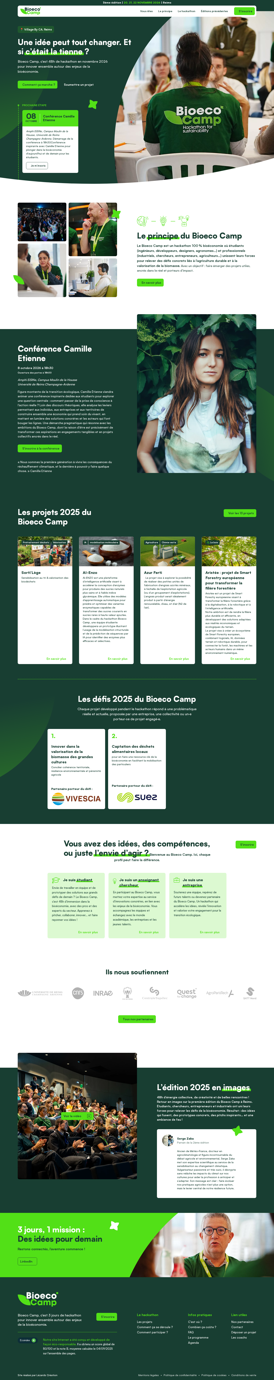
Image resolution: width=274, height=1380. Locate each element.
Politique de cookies (213, 1375)
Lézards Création (47, 1375)
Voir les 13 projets (241, 513)
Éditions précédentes (214, 11)
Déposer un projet (243, 1332)
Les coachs (239, 1337)
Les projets (144, 1322)
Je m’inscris (38, 165)
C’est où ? (195, 1322)
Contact (237, 1327)
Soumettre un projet (79, 84)
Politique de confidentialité (180, 1375)
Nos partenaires (242, 1322)
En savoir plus (151, 282)
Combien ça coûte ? (202, 1327)
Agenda (193, 1342)
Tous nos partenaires (138, 1019)
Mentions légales (148, 1375)
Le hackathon (186, 11)
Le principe (165, 11)
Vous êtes (146, 11)
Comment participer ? (152, 1332)
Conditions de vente (243, 1375)
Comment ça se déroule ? (155, 1327)
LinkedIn (26, 1261)
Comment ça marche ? (38, 84)
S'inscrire (245, 11)
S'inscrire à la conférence (40, 448)
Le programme (198, 1337)
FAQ (191, 1332)
